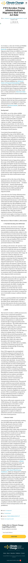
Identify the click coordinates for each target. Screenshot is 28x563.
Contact (23, 553)
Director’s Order (20, 92)
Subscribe (13, 553)
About (8, 553)
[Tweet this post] (13, 22)
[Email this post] (11, 22)
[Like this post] (15, 22)
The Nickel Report (7, 513)
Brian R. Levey (22, 18)
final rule (3, 49)
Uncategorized (9, 510)
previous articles (13, 105)
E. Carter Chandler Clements (14, 18)
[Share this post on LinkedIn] (17, 22)
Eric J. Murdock (6, 18)
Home (4, 553)
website (21, 461)
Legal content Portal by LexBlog (13, 560)
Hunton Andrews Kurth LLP (13, 516)
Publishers (18, 553)
